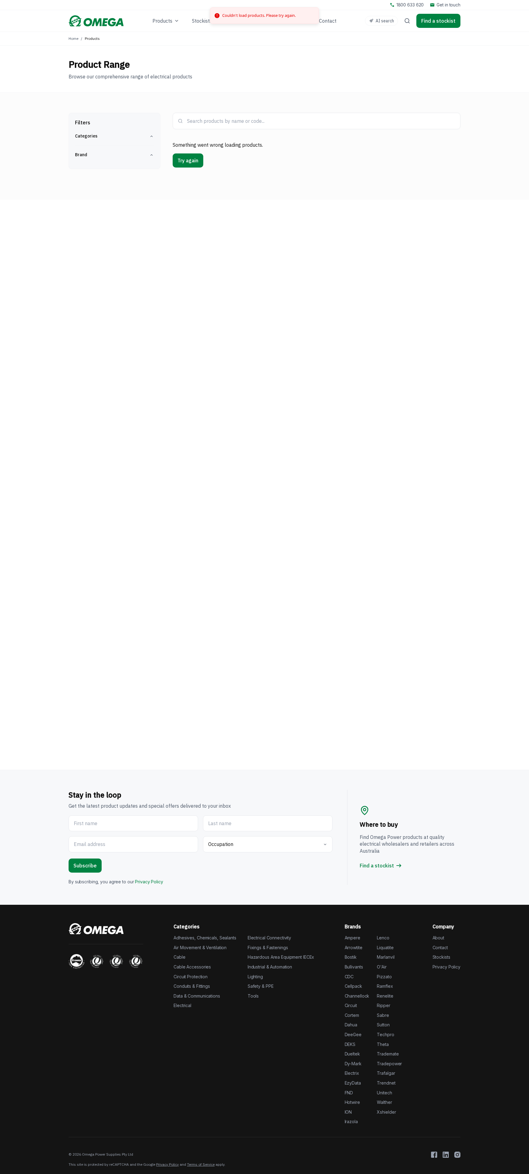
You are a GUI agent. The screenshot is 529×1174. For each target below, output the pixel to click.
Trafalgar (386, 1073)
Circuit (351, 1005)
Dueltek (352, 1053)
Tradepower (389, 1063)
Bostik (351, 957)
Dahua (351, 1024)
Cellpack (353, 986)
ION (348, 1112)
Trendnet (386, 1082)
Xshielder (386, 1112)
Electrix (352, 1073)
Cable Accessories (192, 966)
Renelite (385, 995)
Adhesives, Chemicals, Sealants (205, 937)
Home (73, 38)
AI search (385, 21)
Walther (384, 1102)
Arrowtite (353, 947)
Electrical (182, 1005)
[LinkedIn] (446, 1155)
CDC (349, 976)
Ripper (383, 1005)
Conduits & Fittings (192, 986)
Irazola (351, 1121)
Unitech (384, 1092)
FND (349, 1092)
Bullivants (354, 966)
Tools (253, 995)
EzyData (353, 1082)
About (438, 937)
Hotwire (352, 1102)
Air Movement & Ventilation (200, 947)
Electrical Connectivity (269, 937)
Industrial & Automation (270, 966)
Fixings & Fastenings (268, 947)
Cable (179, 957)
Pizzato (384, 976)
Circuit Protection (191, 976)
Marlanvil (385, 957)
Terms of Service (201, 1164)
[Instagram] (457, 1155)
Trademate (388, 1053)
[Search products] (407, 21)
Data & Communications (197, 995)
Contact (440, 947)
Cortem (352, 1015)
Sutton (383, 1024)
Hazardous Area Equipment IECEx (281, 957)
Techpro (385, 1034)
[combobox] (320, 121)
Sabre (383, 1015)
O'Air (381, 966)
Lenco (383, 937)
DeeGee (353, 1034)
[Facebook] (434, 1155)
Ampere (352, 937)
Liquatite (385, 947)
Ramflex (385, 986)
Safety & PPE (261, 986)
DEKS (350, 1044)
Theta (382, 1044)
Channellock (357, 995)
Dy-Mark (353, 1063)
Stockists (441, 957)
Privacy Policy (149, 881)
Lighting (255, 976)
